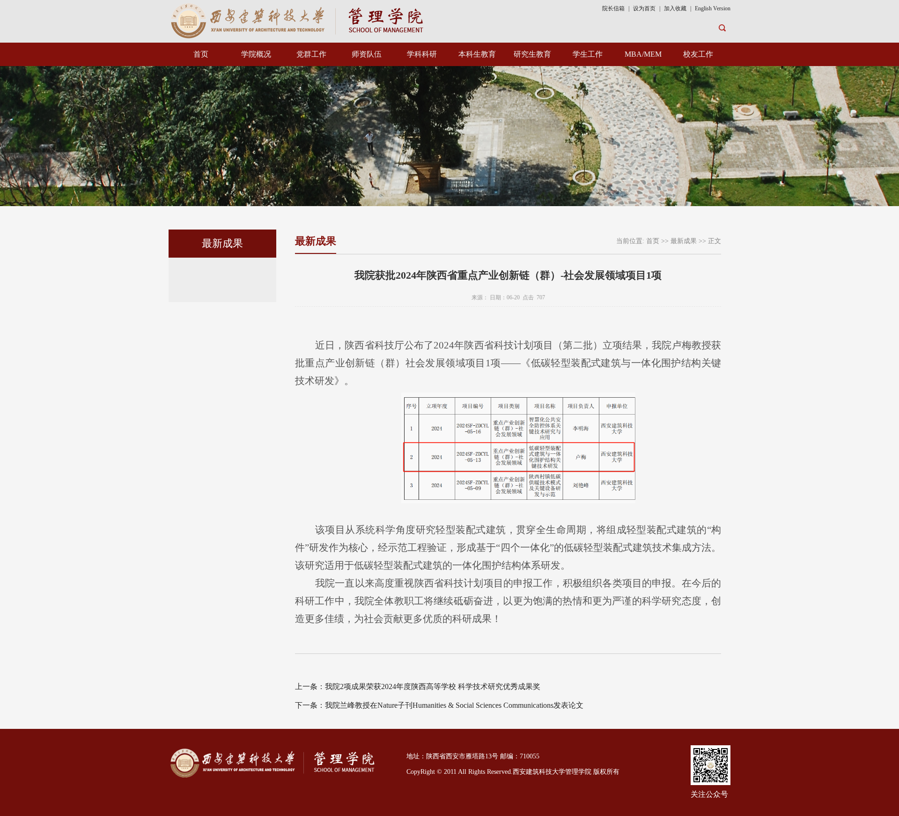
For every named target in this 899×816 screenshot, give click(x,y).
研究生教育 (532, 54)
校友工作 (698, 54)
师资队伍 (367, 54)
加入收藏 (676, 8)
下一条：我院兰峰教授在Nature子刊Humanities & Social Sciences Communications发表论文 (439, 705)
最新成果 (684, 241)
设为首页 (644, 8)
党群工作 (311, 54)
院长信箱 (613, 8)
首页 (200, 54)
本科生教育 (477, 54)
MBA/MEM (643, 54)
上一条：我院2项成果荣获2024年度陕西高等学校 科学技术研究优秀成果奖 (417, 686)
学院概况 (256, 54)
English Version (712, 8)
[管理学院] (299, 20)
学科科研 (422, 54)
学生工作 (588, 54)
